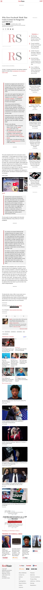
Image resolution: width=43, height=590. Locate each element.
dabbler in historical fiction (14, 322)
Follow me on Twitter (16, 326)
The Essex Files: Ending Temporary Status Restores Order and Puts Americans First (35, 88)
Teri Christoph (4, 403)
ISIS (24, 331)
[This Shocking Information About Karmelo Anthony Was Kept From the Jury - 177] (26, 541)
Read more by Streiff (23, 328)
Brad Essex (35, 92)
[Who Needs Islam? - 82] (36, 541)
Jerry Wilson (35, 109)
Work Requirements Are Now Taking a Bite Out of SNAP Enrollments (14, 504)
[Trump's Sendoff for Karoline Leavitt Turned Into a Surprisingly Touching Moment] (14, 412)
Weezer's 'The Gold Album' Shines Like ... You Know (35, 106)
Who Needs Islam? (36, 549)
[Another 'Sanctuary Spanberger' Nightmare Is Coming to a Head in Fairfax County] (14, 433)
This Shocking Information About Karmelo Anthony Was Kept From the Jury (14, 401)
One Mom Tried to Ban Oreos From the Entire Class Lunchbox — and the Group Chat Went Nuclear (16, 552)
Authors (21, 577)
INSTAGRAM (19, 331)
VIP (19, 579)
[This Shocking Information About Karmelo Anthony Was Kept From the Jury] (14, 392)
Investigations (22, 581)
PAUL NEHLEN (5, 334)
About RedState (22, 572)
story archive (19, 305)
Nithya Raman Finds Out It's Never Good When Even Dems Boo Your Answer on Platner (35, 163)
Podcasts (32, 572)
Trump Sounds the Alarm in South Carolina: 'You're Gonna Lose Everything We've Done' (35, 124)
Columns (21, 587)
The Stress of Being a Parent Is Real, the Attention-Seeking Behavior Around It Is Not (35, 183)
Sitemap (32, 583)
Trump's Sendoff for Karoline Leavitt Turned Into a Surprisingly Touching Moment (12, 422)
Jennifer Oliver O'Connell (6, 465)
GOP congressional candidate (16, 134)
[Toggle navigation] (1, 1)
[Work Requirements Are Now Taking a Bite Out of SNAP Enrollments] (14, 495)
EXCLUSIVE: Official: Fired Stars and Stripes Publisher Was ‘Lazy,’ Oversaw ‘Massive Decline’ (35, 143)
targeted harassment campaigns (14, 131)
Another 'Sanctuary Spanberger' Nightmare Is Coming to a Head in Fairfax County (14, 442)
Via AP (3, 193)
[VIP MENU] (41, 1)
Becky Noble (34, 166)
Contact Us (21, 575)
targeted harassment (16, 140)
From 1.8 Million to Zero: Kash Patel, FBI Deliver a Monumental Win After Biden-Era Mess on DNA (12, 484)
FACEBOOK (13, 331)
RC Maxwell (35, 148)
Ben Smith (4, 486)
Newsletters (33, 585)
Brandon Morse (35, 186)
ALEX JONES (7, 331)
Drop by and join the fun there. (16, 309)
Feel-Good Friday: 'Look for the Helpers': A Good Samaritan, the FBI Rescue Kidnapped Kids (14, 463)
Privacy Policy (33, 579)
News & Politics (22, 583)
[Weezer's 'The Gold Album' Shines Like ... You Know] (35, 100)
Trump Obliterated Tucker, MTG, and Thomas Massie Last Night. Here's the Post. (6, 552)
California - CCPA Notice (35, 581)
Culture (20, 585)
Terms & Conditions (35, 577)
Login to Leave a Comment (14, 521)
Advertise (32, 575)
